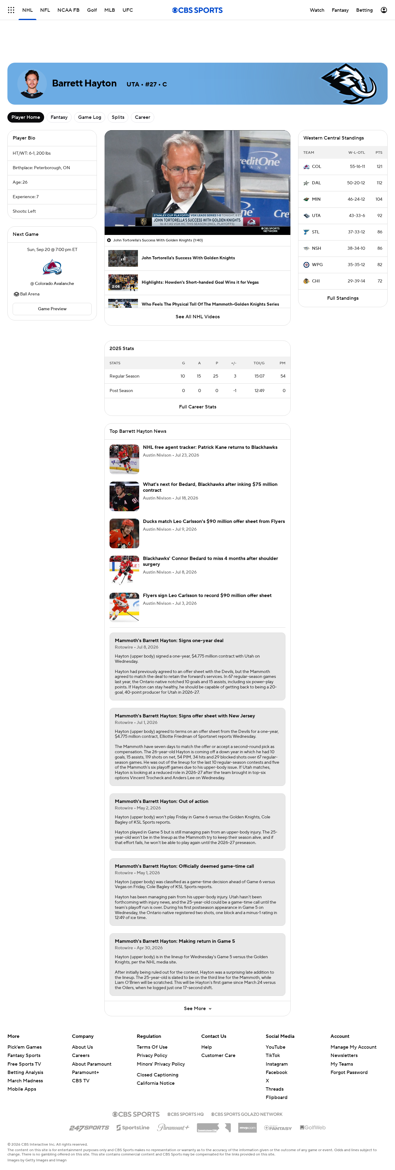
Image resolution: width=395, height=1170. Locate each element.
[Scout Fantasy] (278, 1127)
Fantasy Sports (23, 1055)
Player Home (25, 117)
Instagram (277, 1064)
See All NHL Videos (198, 317)
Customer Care (218, 1055)
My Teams (342, 1064)
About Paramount (91, 1064)
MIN (316, 199)
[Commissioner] (214, 1125)
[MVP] (247, 1125)
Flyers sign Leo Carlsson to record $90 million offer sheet (207, 595)
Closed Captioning (157, 1075)
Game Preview (52, 309)
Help (206, 1047)
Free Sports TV (24, 1064)
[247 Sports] (89, 1126)
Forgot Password (349, 1072)
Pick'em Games (24, 1047)
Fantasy (59, 117)
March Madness (25, 1081)
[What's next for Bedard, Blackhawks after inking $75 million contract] (124, 496)
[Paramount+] (173, 1126)
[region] (197, 182)
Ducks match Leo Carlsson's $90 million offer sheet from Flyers (214, 521)
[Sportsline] (133, 1127)
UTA (316, 216)
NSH (316, 248)
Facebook (276, 1072)
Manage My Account (353, 1047)
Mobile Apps (21, 1089)
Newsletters (344, 1055)
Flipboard (277, 1097)
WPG (317, 265)
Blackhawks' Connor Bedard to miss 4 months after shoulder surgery (210, 561)
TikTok (273, 1055)
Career (142, 117)
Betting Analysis (25, 1072)
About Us (82, 1047)
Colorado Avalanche (54, 283)
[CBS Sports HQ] (185, 1113)
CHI (316, 281)
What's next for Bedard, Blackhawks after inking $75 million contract (210, 487)
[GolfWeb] (313, 1128)
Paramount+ (85, 1072)
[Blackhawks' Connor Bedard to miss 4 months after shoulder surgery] (124, 570)
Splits (118, 117)
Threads (275, 1089)
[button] (115, 226)
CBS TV (80, 1081)
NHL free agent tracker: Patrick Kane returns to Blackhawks (210, 447)
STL (315, 232)
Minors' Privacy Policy (161, 1064)
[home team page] (52, 267)
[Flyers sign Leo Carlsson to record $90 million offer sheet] (124, 607)
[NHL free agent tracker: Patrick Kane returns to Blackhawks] (124, 459)
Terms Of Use (152, 1047)
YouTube (275, 1047)
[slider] (197, 217)
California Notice (156, 1083)
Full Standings (343, 298)
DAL (316, 183)
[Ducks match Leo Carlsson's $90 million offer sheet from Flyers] (124, 533)
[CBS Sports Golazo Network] (247, 1113)
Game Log (89, 117)
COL (316, 166)
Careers (80, 1055)
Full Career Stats (197, 407)
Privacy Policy (152, 1055)
